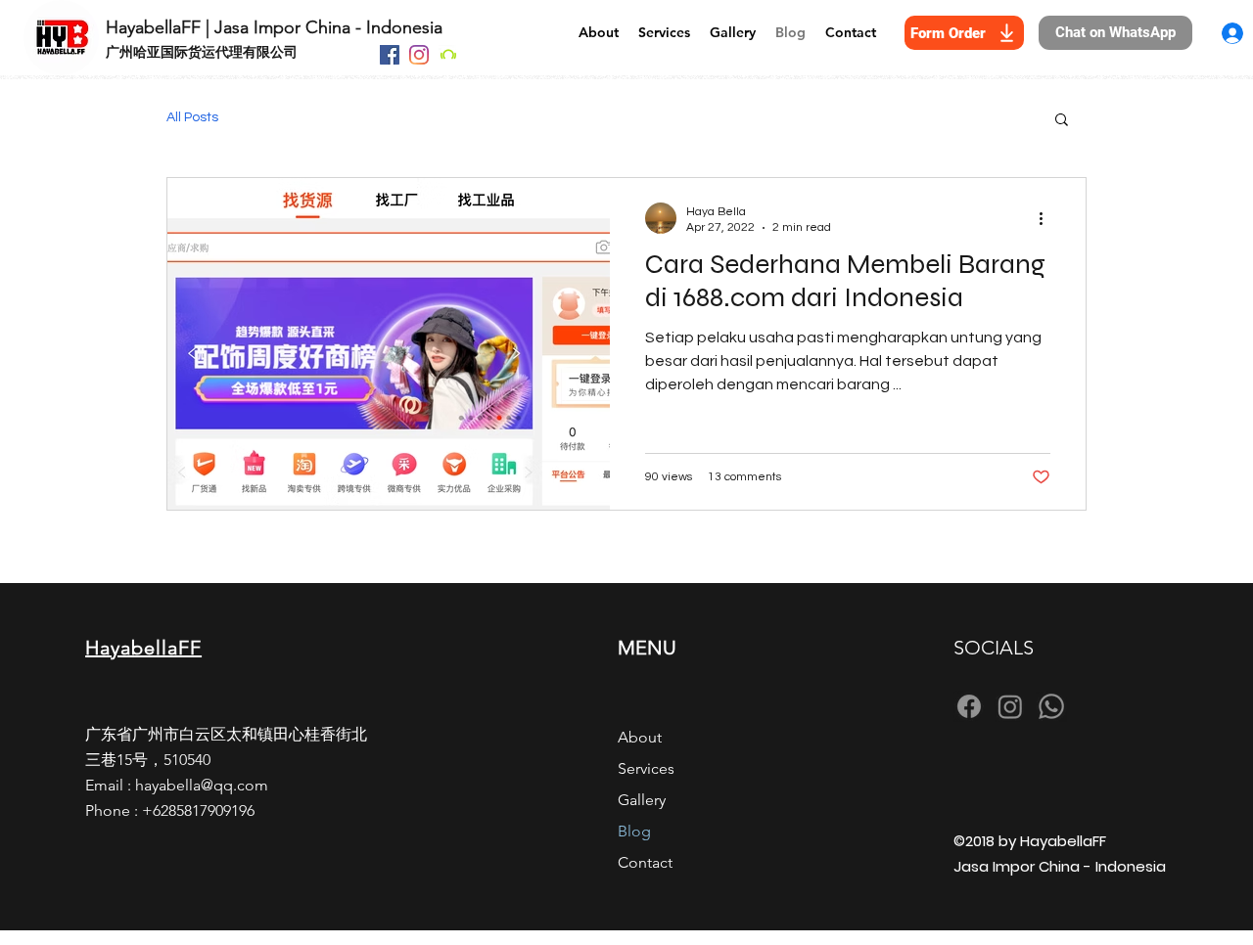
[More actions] (1047, 218)
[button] (1061, 121)
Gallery (642, 799)
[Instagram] (419, 55)
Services (646, 768)
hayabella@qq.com (201, 785)
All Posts (192, 117)
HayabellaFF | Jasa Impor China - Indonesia (274, 27)
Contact (645, 862)
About (640, 737)
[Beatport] (448, 55)
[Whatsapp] (1051, 706)
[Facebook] (389, 55)
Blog (634, 831)
